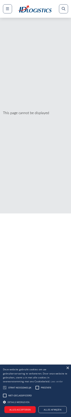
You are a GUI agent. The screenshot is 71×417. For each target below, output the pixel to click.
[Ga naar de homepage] (35, 9)
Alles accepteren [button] (20, 409)
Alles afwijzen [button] (52, 409)
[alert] (35, 391)
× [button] (67, 368)
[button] (35, 401)
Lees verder (57, 381)
